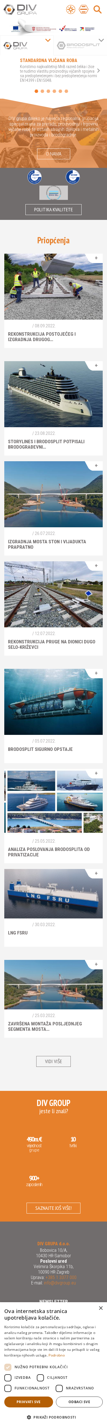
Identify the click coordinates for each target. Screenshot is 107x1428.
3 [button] (48, 91)
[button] (53, 1417)
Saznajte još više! (53, 1208)
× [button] (100, 1308)
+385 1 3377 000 (60, 1277)
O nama (53, 154)
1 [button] (36, 91)
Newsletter (53, 1301)
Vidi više (53, 1061)
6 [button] (66, 91)
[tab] (27, 45)
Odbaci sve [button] (79, 1401)
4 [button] (54, 91)
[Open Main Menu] (83, 9)
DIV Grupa (27, 10)
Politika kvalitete (53, 209)
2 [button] (42, 91)
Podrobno (56, 1355)
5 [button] (60, 91)
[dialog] (53, 1365)
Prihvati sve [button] (29, 1401)
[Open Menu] (71, 9)
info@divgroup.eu (59, 1283)
